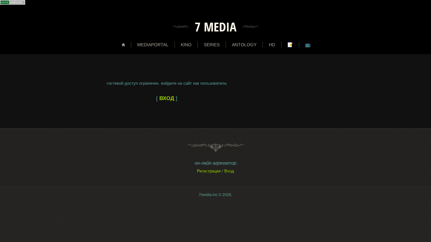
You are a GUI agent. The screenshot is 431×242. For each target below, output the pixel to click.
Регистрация (209, 171)
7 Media (215, 26)
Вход (229, 171)
